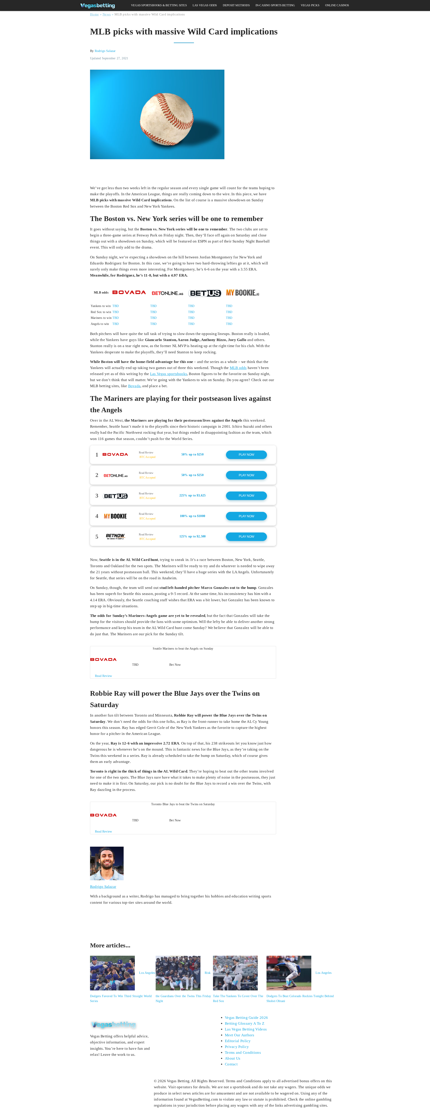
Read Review (146, 452)
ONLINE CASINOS (337, 5)
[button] (183, 454)
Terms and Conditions (243, 1052)
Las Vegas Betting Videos (246, 1029)
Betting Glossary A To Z (244, 1023)
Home (94, 14)
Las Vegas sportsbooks (168, 374)
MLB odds (238, 368)
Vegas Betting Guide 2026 (246, 1017)
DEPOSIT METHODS (236, 5)
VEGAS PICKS (310, 5)
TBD (115, 306)
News (107, 14)
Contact (231, 1064)
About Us (232, 1058)
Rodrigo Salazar (105, 51)
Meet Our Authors (239, 1035)
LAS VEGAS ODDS (205, 5)
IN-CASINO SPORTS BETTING (275, 5)
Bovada (134, 386)
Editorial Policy (238, 1041)
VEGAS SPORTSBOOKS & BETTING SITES (159, 5)
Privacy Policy (237, 1047)
